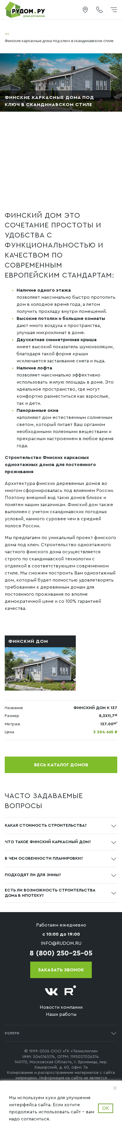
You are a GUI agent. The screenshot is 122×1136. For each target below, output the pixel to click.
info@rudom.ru (61, 943)
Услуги (12, 1033)
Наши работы (61, 1014)
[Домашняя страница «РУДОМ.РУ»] (25, 9)
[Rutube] (70, 991)
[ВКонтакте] (51, 991)
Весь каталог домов (61, 764)
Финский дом (28, 641)
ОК (105, 1108)
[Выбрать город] (85, 9)
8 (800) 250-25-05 (61, 953)
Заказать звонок (61, 969)
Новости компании (61, 1007)
